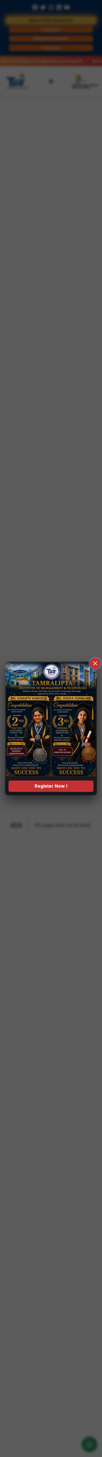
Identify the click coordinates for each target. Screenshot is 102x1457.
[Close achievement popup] (95, 663)
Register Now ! (51, 786)
